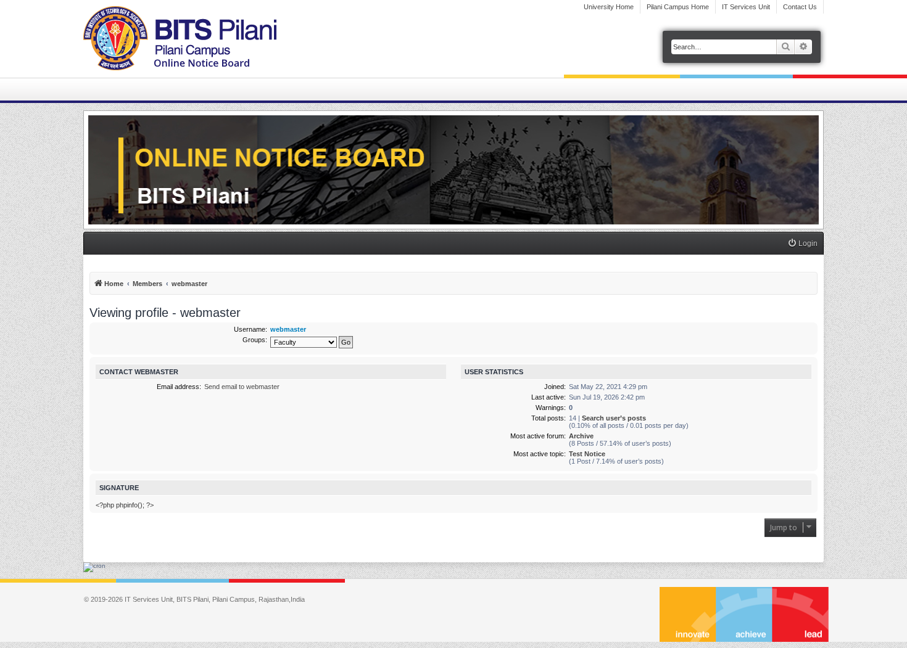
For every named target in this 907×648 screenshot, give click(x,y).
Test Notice (587, 453)
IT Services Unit (746, 6)
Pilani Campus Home (678, 6)
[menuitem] (802, 244)
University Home (609, 6)
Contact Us (800, 6)
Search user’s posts (614, 418)
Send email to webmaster (242, 386)
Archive (581, 436)
